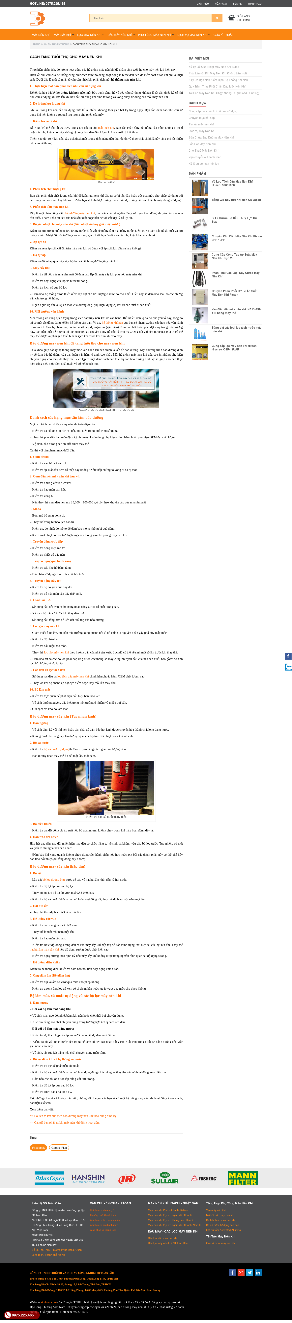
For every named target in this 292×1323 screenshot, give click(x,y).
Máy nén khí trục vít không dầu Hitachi (170, 1220)
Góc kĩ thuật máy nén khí (221, 1243)
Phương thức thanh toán (103, 1214)
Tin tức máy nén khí (59, 44)
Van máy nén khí (216, 1210)
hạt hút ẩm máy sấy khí (44, 949)
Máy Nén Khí (40, 35)
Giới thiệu (203, 3)
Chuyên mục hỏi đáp (202, 118)
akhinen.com (49, 1302)
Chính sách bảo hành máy (104, 1224)
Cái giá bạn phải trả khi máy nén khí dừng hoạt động (67, 1122)
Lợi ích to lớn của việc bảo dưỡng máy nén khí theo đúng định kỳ (75, 1116)
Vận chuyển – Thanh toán (205, 157)
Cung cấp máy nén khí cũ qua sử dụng (213, 111)
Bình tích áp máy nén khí (220, 1220)
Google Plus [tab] (59, 1148)
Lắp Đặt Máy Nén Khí (202, 144)
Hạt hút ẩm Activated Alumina (223, 1230)
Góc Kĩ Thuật (223, 35)
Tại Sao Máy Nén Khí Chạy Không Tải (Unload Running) (224, 93)
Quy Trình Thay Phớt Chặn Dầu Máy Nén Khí (217, 86)
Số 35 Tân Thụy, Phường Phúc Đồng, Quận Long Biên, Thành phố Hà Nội (57, 1252)
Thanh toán (255, 3)
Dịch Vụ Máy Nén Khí (192, 35)
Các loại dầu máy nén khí (162, 1238)
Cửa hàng (221, 3)
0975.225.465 (23, 1314)
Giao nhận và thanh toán (103, 1229)
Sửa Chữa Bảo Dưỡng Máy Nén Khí (211, 137)
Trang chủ (39, 44)
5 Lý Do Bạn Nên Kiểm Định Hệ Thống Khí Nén (218, 80)
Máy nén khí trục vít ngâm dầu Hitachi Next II (174, 1225)
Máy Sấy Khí (62, 35)
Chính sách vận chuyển (102, 1210)
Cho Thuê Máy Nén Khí (203, 150)
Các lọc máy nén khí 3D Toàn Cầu (168, 1243)
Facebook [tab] (38, 1148)
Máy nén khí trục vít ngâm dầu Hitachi (170, 1215)
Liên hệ (237, 3)
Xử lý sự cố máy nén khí (204, 163)
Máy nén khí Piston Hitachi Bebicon (168, 1210)
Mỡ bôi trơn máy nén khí (220, 1215)
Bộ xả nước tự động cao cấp (222, 1225)
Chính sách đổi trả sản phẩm (105, 1219)
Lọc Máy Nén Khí (89, 35)
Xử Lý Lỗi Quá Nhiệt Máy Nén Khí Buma (214, 67)
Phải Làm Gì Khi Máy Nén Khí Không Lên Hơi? (218, 73)
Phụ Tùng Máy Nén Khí (154, 35)
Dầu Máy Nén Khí (120, 35)
